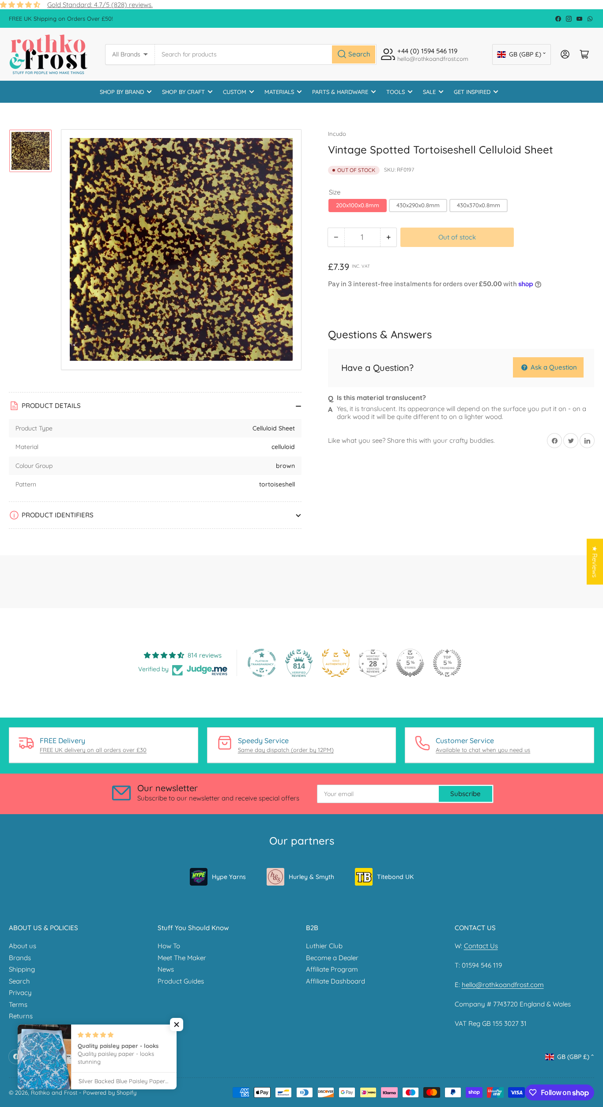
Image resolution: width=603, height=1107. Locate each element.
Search (19, 981)
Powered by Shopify (109, 1092)
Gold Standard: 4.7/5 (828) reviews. (100, 4)
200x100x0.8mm (357, 205)
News (166, 969)
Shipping (22, 969)
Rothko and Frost (54, 1092)
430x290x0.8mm (418, 205)
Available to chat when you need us (483, 749)
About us (22, 946)
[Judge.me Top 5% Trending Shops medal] (447, 663)
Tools (395, 91)
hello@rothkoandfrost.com (503, 984)
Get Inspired (472, 91)
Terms (18, 1004)
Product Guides (181, 981)
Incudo (337, 133)
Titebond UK (395, 877)
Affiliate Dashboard (335, 981)
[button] (176, 1024)
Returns (21, 1016)
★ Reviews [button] (595, 562)
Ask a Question (553, 367)
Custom (234, 91)
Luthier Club (324, 946)
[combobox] (266, 54)
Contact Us (481, 946)
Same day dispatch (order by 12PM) (286, 749)
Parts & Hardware (340, 91)
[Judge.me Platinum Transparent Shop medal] (262, 663)
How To (169, 946)
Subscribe (465, 793)
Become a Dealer (332, 958)
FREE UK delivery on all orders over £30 (93, 749)
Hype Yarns (229, 877)
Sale (429, 91)
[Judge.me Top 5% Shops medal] (410, 663)
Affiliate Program (332, 969)
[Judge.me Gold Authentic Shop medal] (336, 663)
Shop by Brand (122, 91)
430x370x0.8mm (478, 205)
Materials (279, 91)
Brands (20, 958)
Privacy (20, 992)
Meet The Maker (182, 958)
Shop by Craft (183, 91)
